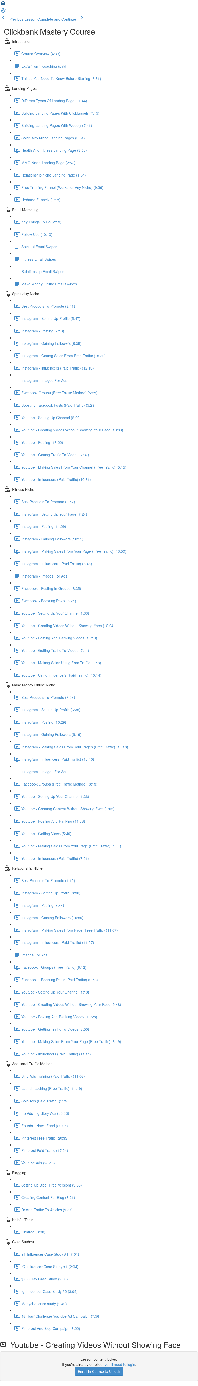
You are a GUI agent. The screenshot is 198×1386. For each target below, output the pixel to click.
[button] (3, 4)
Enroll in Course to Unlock (99, 1371)
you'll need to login (120, 1364)
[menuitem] (3, 11)
